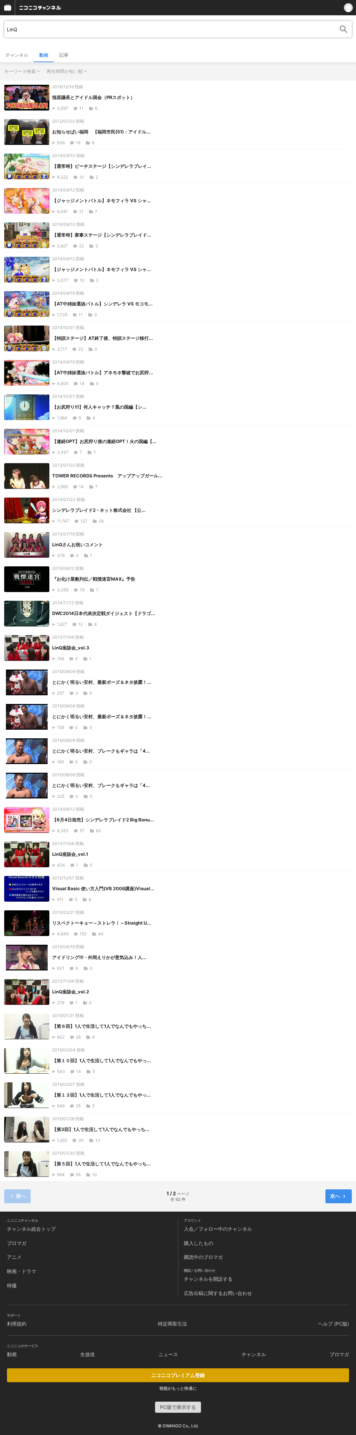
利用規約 (16, 1324)
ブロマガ (16, 1243)
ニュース (168, 1354)
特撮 (12, 1285)
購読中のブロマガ (203, 1257)
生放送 (87, 1354)
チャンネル (17, 55)
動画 (43, 55)
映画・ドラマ (21, 1271)
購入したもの (198, 1243)
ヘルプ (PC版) (333, 1324)
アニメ (14, 1257)
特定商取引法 (172, 1324)
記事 (63, 55)
